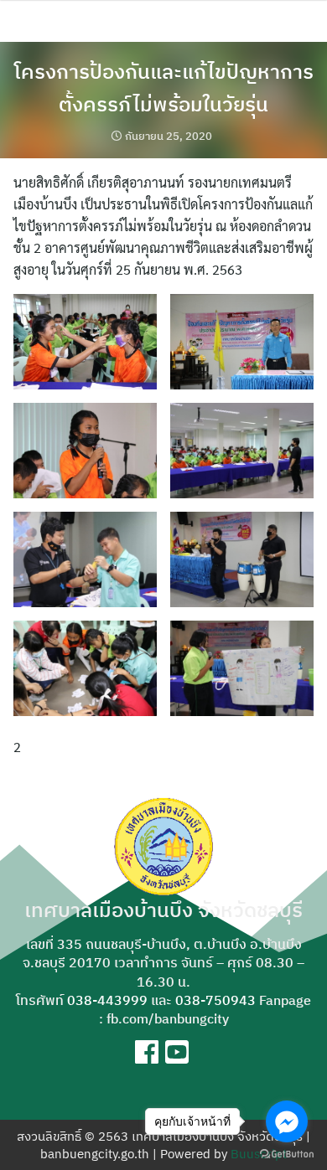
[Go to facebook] (287, 1121)
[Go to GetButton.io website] (287, 1153)
